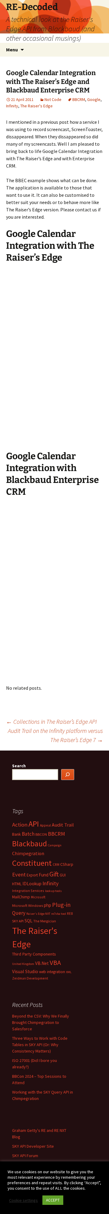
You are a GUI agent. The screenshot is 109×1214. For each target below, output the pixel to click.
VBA (55, 962)
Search (19, 765)
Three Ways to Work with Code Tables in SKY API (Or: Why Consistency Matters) (40, 1044)
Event (19, 874)
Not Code (53, 99)
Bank (16, 834)
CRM (56, 864)
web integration (52, 971)
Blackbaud (29, 843)
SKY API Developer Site (33, 1146)
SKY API (18, 921)
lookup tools (53, 891)
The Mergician (44, 921)
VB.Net (42, 963)
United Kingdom (23, 964)
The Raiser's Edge (36, 106)
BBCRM (78, 99)
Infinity (12, 106)
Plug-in (61, 904)
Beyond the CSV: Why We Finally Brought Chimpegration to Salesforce (40, 1022)
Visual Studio (25, 971)
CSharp (66, 864)
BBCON (41, 834)
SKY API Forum (25, 1155)
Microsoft (38, 897)
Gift (54, 874)
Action (20, 824)
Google (94, 99)
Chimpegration (28, 853)
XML (68, 972)
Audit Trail (63, 825)
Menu (12, 50)
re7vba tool (58, 914)
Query (18, 913)
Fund (43, 875)
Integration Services (28, 890)
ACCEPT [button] (53, 1200)
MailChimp (21, 897)
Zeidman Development (30, 978)
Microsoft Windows (27, 905)
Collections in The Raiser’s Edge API (51, 721)
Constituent (32, 863)
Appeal (45, 825)
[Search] (67, 774)
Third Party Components (34, 954)
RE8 (70, 913)
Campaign (54, 845)
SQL (28, 921)
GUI (63, 875)
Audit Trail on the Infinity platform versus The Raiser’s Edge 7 (55, 735)
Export (32, 875)
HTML (16, 883)
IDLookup (31, 883)
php (47, 905)
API (33, 824)
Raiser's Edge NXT (38, 914)
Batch (28, 834)
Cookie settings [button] (23, 1200)
